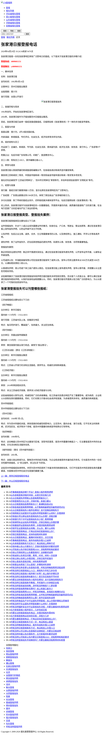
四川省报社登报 (13, 17)
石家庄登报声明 (13, 666)
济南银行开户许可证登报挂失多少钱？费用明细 (32, 519)
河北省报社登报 (13, 14)
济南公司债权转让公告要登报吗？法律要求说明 (32, 552)
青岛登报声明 (12, 678)
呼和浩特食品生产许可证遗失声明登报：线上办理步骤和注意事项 (40, 601)
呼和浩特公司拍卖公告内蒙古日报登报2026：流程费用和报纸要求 (40, 637)
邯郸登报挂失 (12, 657)
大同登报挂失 (12, 693)
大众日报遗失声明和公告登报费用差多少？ (30, 498)
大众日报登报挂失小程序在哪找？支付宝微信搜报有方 (35, 510)
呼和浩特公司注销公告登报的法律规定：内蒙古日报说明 (36, 631)
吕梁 (8, 721)
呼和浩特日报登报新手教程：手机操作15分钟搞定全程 (35, 583)
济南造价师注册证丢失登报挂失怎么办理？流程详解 (34, 516)
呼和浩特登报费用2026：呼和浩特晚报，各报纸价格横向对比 (38, 592)
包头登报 (10, 724)
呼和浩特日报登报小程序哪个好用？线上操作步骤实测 (35, 574)
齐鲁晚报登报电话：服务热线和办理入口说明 (31, 540)
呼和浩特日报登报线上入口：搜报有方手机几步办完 (34, 571)
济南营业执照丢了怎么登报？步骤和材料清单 (31, 564)
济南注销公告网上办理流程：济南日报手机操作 (32, 558)
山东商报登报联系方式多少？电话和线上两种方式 (33, 543)
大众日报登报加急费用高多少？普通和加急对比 (32, 504)
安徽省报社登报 (13, 26)
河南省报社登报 (13, 23)
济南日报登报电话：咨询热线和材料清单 (29, 534)
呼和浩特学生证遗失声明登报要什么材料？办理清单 (34, 604)
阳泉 (8, 696)
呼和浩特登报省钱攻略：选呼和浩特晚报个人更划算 (34, 586)
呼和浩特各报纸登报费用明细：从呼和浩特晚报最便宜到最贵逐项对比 (42, 595)
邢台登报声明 (12, 654)
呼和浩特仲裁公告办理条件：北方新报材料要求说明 (34, 634)
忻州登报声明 (12, 714)
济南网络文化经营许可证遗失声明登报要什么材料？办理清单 (38, 513)
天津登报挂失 (12, 669)
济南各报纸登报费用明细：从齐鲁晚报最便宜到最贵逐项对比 (38, 507)
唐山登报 (10, 663)
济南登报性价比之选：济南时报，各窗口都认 (31, 501)
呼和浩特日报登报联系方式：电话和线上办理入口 (33, 628)
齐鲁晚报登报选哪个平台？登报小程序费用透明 (32, 492)
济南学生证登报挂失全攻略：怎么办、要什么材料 (33, 528)
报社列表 (10, 11)
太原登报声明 (12, 690)
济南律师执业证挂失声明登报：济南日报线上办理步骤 (35, 522)
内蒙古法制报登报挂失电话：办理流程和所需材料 (33, 613)
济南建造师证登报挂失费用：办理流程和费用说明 (33, 525)
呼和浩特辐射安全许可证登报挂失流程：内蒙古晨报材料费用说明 (40, 607)
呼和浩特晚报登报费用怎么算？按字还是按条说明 (33, 598)
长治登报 (10, 699)
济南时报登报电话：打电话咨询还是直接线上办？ (33, 531)
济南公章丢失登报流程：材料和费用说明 (29, 561)
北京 (8, 672)
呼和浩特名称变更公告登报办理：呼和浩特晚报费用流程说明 (38, 568)
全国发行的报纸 (13, 675)
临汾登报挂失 (12, 718)
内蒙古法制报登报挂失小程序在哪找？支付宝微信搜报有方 (37, 580)
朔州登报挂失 (12, 705)
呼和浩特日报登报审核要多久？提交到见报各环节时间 (35, 577)
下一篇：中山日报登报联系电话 (15, 481)
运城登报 (10, 711)
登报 (8, 8)
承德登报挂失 (12, 681)
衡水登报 (10, 687)
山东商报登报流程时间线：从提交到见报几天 (31, 495)
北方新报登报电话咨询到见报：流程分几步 (30, 616)
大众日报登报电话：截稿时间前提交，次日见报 (32, 537)
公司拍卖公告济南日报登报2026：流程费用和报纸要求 (35, 549)
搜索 (27, 34)
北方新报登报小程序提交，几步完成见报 (29, 610)
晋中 (8, 708)
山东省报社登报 (13, 20)
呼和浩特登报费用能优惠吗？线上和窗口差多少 (32, 589)
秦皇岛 (9, 660)
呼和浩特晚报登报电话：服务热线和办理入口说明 (33, 625)
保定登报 (10, 651)
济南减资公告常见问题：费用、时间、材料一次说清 (34, 555)
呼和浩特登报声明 (14, 727)
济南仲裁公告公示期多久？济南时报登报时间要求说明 (35, 546)
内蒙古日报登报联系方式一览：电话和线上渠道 (32, 622)
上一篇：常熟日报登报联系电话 (15, 476)
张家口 (9, 648)
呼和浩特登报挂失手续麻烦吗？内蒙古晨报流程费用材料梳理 (38, 640)
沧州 (8, 684)
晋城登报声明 (12, 702)
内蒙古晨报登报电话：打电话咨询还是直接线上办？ (34, 619)
